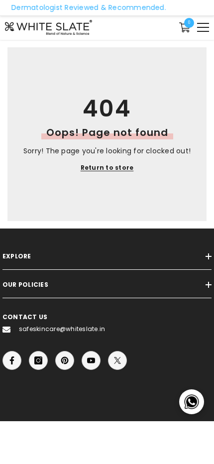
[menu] (203, 27)
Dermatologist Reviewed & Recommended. (85, 7)
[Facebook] (11, 360)
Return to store (107, 167)
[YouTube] (91, 360)
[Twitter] (117, 360)
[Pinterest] (64, 360)
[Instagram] (38, 360)
